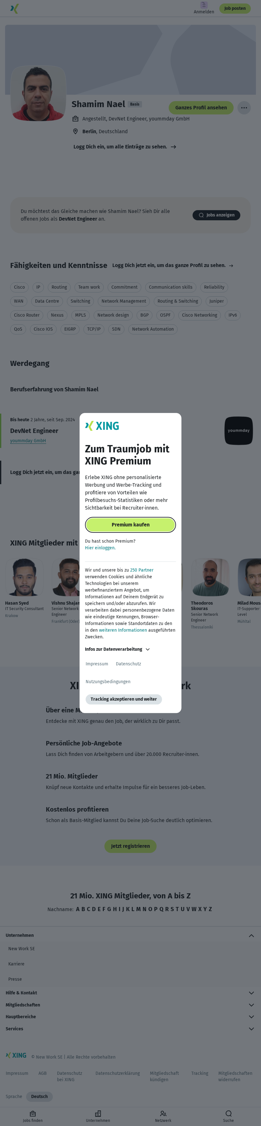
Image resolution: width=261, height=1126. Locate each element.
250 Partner (141, 570)
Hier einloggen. (100, 548)
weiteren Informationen (123, 630)
